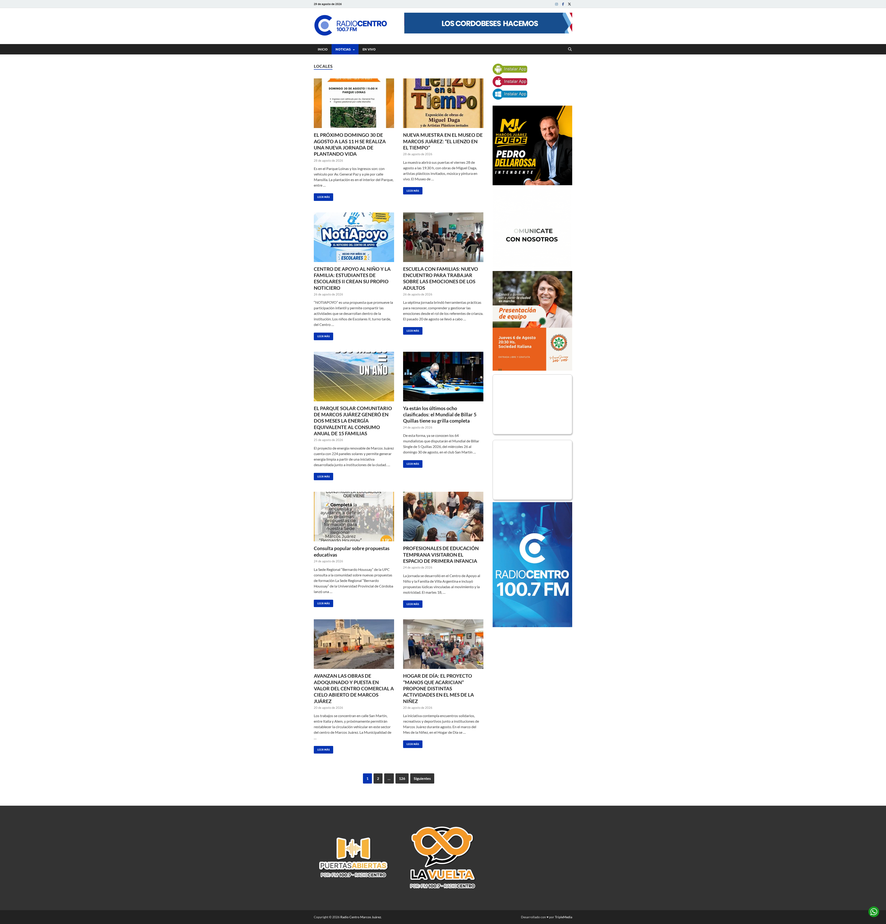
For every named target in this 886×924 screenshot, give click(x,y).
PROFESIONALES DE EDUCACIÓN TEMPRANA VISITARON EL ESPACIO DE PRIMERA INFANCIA (441, 554)
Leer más (322, 196)
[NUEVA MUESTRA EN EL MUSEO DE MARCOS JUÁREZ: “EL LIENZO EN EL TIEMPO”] (443, 103)
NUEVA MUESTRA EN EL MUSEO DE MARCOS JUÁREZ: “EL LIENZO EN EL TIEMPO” (443, 141)
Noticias (343, 49)
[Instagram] (556, 4)
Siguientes (422, 778)
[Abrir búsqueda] (569, 49)
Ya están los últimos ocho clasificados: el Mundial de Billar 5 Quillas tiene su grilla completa (439, 414)
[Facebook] (563, 4)
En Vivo (369, 49)
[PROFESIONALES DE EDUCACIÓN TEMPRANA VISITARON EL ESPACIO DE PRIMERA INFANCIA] (443, 516)
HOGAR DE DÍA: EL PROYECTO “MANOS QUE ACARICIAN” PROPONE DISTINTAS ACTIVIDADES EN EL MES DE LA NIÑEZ (438, 688)
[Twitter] (569, 4)
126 (402, 778)
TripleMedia (563, 917)
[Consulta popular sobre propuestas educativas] (354, 516)
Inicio (323, 49)
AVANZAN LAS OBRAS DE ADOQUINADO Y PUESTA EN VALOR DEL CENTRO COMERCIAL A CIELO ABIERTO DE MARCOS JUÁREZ (354, 688)
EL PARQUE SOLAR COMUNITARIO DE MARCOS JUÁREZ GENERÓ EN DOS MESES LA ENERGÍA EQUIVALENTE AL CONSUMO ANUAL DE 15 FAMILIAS (353, 420)
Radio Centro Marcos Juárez (360, 917)
